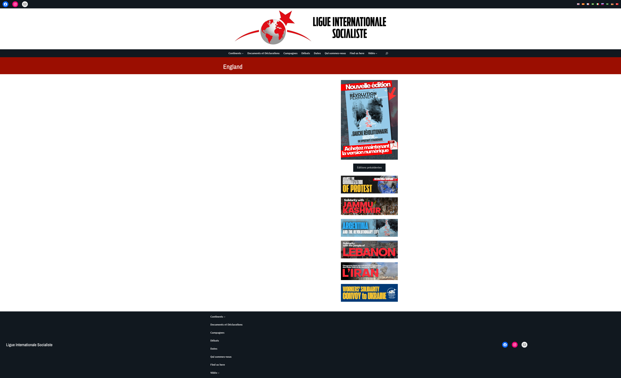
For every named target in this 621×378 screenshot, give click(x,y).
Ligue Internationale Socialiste (29, 344)
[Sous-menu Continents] (243, 53)
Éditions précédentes (369, 167)
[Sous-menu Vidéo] (376, 53)
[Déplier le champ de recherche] (386, 53)
